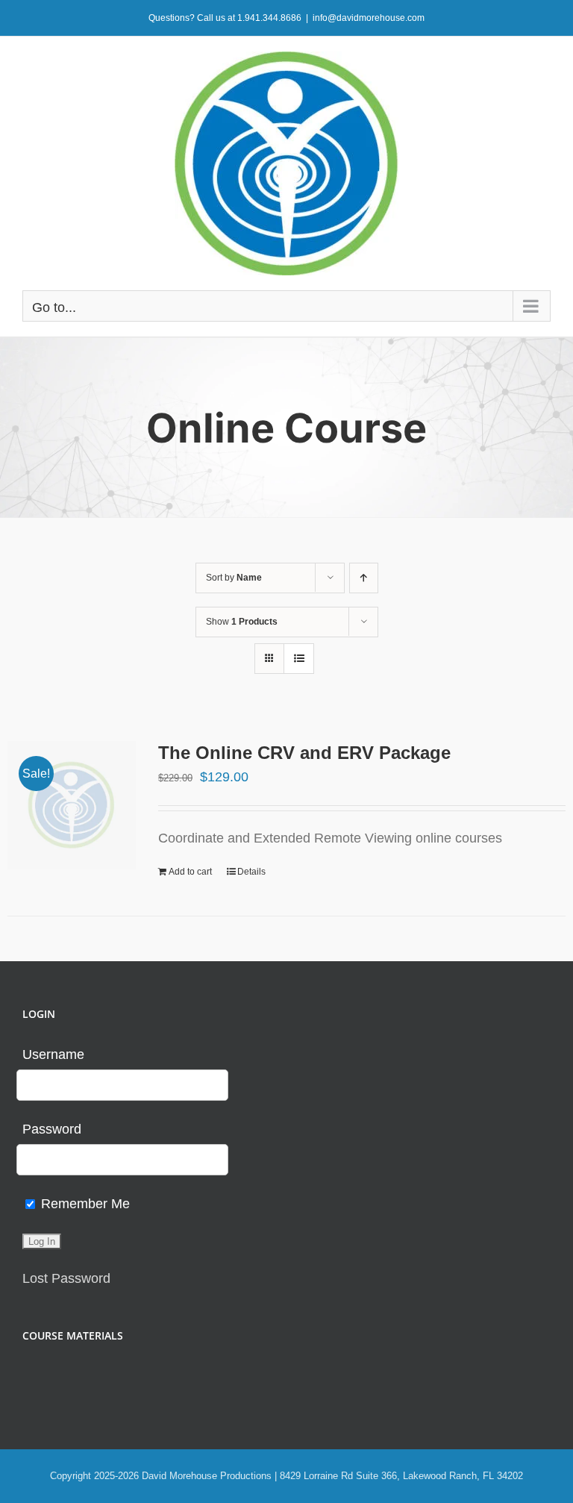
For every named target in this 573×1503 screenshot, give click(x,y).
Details (251, 871)
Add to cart (190, 871)
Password (51, 1129)
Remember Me (83, 1203)
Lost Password (66, 1278)
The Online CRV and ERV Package (304, 753)
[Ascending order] (363, 578)
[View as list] (298, 658)
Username (53, 1054)
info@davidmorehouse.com (369, 18)
